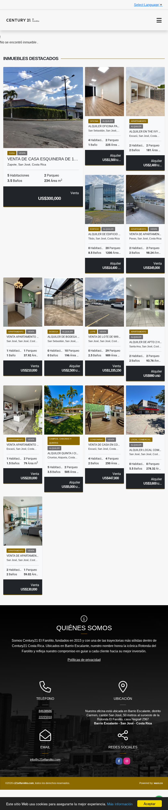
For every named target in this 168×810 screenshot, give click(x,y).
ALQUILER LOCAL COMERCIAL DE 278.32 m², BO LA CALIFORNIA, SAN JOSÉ (145, 450)
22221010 (45, 717)
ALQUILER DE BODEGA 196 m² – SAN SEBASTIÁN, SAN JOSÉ (64, 336)
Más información (120, 803)
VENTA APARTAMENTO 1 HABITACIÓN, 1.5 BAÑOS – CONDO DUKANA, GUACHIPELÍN (23, 444)
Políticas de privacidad (84, 660)
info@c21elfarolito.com (45, 759)
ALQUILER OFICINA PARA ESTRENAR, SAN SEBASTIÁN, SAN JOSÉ (104, 126)
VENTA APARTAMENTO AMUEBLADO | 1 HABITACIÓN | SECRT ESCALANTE (23, 336)
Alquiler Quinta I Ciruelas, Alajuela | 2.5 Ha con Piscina (64, 453)
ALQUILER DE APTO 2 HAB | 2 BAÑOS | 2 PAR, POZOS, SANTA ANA (145, 342)
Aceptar (150, 803)
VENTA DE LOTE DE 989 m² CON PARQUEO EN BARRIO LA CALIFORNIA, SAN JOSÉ (104, 336)
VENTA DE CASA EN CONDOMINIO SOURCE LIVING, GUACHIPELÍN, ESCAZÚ (104, 444)
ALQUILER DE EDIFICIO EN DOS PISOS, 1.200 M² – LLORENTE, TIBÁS (104, 234)
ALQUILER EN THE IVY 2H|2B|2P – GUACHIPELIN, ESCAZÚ (145, 131)
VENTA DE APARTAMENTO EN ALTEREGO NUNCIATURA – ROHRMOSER (145, 234)
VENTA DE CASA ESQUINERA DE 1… (42, 159)
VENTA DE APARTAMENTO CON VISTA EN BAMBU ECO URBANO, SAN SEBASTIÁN (23, 555)
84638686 (45, 711)
